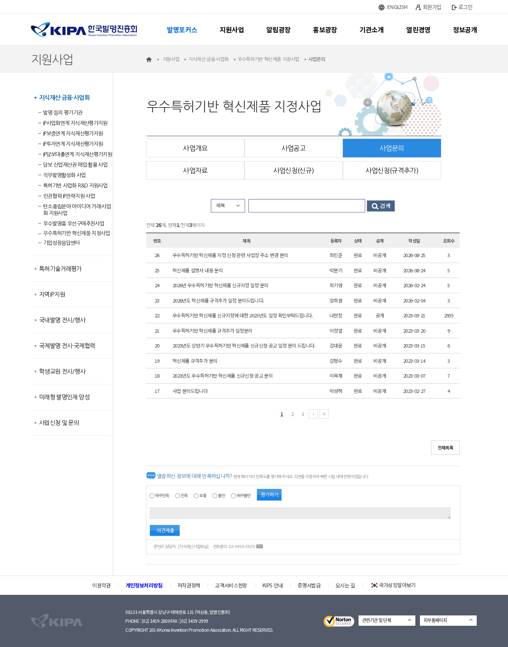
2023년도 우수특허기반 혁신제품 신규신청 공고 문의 (223, 375)
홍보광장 (325, 29)
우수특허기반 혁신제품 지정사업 (76, 233)
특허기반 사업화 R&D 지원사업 (75, 185)
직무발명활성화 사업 (64, 175)
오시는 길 (345, 585)
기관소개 (372, 29)
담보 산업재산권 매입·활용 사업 (75, 164)
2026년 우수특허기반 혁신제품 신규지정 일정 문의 (221, 285)
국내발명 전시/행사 (62, 320)
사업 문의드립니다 (190, 390)
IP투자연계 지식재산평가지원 (73, 144)
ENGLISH (397, 6)
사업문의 (392, 148)
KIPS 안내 (272, 585)
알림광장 (278, 29)
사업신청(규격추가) (392, 170)
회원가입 (432, 6)
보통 (202, 496)
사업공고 (294, 148)
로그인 (465, 6)
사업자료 (195, 170)
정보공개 (465, 29)
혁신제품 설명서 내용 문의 (198, 270)
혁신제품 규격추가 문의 (195, 360)
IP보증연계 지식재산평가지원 (73, 133)
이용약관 (101, 585)
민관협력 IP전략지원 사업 (69, 196)
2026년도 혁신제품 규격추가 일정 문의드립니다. (218, 300)
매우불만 (243, 496)
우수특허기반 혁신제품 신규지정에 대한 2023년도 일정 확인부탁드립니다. (243, 315)
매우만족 (162, 496)
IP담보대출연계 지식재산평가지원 (77, 154)
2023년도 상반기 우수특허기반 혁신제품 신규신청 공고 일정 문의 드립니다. (244, 345)
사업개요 (195, 148)
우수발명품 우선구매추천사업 (73, 223)
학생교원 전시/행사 (62, 371)
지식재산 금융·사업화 (64, 97)
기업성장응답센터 (61, 243)
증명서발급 (309, 585)
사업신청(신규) (293, 170)
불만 (221, 496)
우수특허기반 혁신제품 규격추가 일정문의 (212, 330)
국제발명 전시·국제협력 (67, 346)
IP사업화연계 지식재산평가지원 (75, 123)
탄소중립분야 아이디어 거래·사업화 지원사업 (77, 210)
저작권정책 (188, 585)
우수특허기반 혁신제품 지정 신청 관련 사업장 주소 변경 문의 (230, 255)
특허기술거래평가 (60, 269)
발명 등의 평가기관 (63, 112)
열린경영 (418, 29)
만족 (184, 496)
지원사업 (232, 29)
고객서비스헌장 (231, 585)
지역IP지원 (52, 294)
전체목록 (445, 447)
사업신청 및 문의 (59, 423)
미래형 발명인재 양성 (64, 397)
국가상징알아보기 (397, 585)
